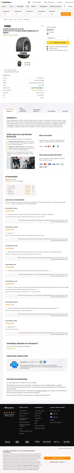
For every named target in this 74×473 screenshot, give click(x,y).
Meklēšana (66, 14)
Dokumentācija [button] (11, 348)
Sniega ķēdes (20, 6)
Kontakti (59, 2)
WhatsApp (55, 413)
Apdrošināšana (23, 411)
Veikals (33, 6)
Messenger (55, 417)
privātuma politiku (41, 391)
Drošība (65, 111)
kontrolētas (8, 204)
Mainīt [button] (42, 80)
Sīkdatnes (21, 433)
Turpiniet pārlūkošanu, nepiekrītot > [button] (65, 448)
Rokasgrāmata (43, 6)
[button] (61, 220)
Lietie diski (37, 415)
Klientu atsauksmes (49, 2)
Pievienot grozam (59, 42)
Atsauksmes (51, 111)
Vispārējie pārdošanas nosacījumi (24, 425)
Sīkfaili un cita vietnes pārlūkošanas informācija (28, 465)
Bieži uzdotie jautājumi (23, 110)
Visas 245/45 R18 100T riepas (12, 72)
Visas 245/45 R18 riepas (10, 70)
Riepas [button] (4, 6)
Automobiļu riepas (39, 411)
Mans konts (70, 2)
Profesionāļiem (37, 2)
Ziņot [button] (66, 220)
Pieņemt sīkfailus (57, 458)
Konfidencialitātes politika (25, 431)
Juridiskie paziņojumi (24, 422)
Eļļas (28, 6)
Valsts (20, 428)
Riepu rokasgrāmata (24, 413)
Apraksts (9, 111)
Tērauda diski (38, 413)
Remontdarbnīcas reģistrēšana (23, 419)
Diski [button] (11, 6)
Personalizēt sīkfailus (57, 462)
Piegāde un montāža (55, 6)
